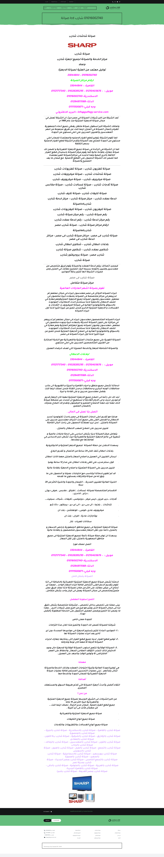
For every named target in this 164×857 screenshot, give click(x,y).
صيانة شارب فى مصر (104, 236)
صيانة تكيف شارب (68, 193)
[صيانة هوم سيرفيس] (113, 6)
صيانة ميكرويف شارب (96, 179)
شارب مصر (97, 255)
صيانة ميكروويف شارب (66, 179)
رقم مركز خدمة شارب (97, 220)
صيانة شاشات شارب (82, 36)
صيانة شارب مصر (66, 225)
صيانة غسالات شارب (78, 185)
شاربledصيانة (82, 230)
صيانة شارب (82, 260)
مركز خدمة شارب (57, 199)
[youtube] (117, 1)
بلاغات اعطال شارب (96, 244)
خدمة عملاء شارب (105, 199)
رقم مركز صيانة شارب (70, 214)
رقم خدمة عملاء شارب (68, 220)
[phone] (112, 1)
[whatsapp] (115, 1)
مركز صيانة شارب (81, 199)
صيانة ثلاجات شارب (106, 185)
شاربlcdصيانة (82, 204)
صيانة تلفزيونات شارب (68, 169)
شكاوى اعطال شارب (68, 244)
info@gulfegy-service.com (92, 112)
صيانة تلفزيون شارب (97, 169)
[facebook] (119, 1)
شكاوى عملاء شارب (95, 250)
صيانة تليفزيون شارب (97, 209)
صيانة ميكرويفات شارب (67, 174)
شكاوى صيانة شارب (68, 250)
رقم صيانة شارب (96, 214)
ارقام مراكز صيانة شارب (94, 225)
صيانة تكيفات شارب (94, 193)
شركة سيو (50, 846)
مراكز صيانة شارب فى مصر (72, 236)
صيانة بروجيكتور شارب (74, 255)
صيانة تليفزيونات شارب (67, 209)
